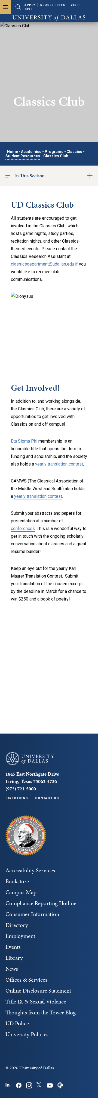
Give (29, 9)
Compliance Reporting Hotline (40, 903)
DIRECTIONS (16, 798)
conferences (23, 528)
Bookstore (17, 881)
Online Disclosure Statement (38, 991)
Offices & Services (26, 980)
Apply (29, 5)
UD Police (17, 1023)
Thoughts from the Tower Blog (40, 1012)
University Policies (26, 1034)
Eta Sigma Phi (24, 441)
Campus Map (20, 892)
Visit (75, 5)
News (11, 969)
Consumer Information (32, 914)
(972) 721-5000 (20, 788)
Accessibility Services (30, 870)
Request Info (53, 5)
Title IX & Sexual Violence (35, 1001)
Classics (74, 151)
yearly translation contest (59, 464)
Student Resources (22, 156)
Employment (20, 936)
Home (12, 151)
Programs (54, 151)
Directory (16, 925)
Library (14, 958)
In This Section (29, 175)
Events (13, 947)
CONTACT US (47, 798)
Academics (31, 151)
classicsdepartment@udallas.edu (42, 264)
